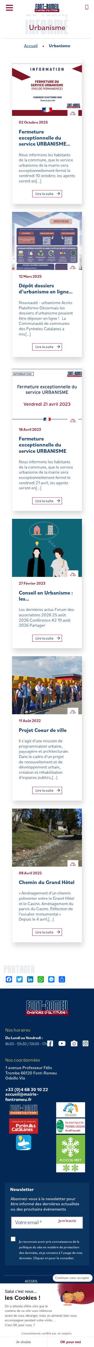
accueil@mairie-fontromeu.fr (22, 1097)
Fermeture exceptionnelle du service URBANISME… (44, 137)
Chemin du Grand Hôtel (46, 882)
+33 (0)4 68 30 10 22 (26, 1089)
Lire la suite (44, 193)
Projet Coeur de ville (43, 730)
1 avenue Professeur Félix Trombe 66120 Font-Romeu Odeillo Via (31, 1073)
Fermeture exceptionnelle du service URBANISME (42, 444)
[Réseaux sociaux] (61, 1043)
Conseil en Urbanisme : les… (46, 595)
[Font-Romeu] (47, 8)
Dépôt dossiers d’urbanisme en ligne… (46, 288)
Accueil (31, 45)
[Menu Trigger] (9, 7)
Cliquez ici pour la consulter (53, 1258)
